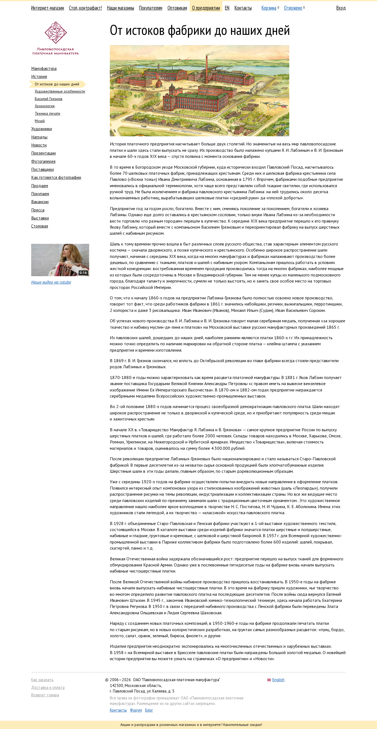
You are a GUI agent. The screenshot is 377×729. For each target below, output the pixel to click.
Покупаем (40, 193)
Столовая (39, 226)
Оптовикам (177, 7)
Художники (41, 128)
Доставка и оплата (48, 687)
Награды (39, 137)
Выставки (40, 218)
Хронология (45, 106)
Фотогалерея (43, 161)
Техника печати (47, 113)
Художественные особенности (60, 91)
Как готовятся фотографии (56, 177)
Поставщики (42, 169)
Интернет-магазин (47, 7)
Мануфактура (44, 68)
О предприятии (206, 7)
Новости (39, 145)
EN (227, 7)
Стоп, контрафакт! (85, 7)
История (39, 76)
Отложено (293, 7)
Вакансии (40, 201)
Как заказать (42, 679)
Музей (40, 121)
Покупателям (150, 7)
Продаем (39, 185)
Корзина (269, 7)
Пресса (37, 210)
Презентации (43, 153)
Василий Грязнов (48, 98)
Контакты (243, 7)
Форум (136, 710)
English (278, 679)
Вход (341, 7)
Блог (149, 710)
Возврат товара (45, 694)
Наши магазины (120, 7)
